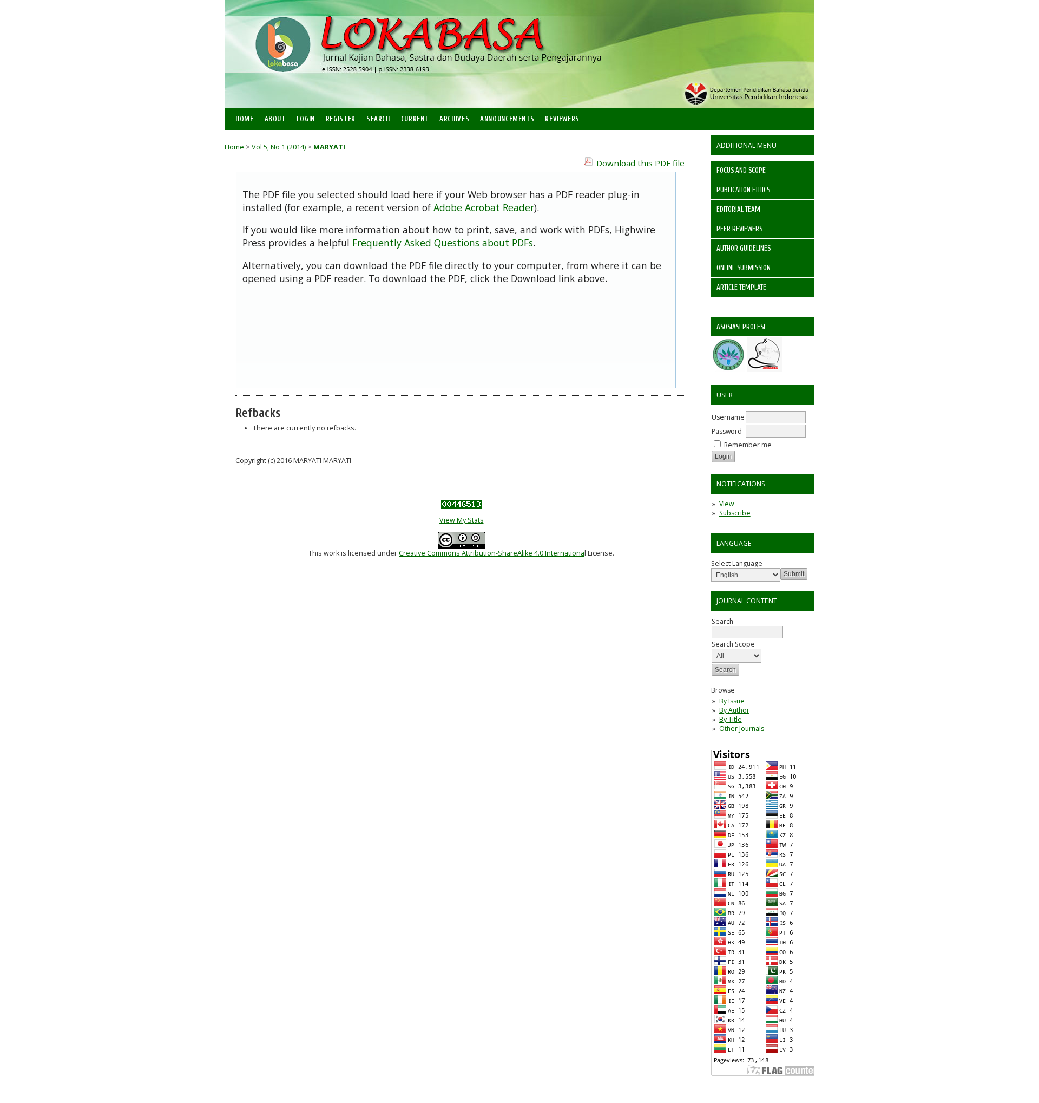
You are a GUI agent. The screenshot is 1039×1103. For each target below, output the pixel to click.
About (275, 119)
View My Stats (461, 520)
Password (727, 431)
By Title (730, 719)
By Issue (732, 701)
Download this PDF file (640, 163)
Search (378, 119)
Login (306, 119)
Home (244, 119)
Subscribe (735, 513)
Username (728, 417)
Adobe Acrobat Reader (483, 207)
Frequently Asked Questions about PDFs (442, 242)
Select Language (736, 563)
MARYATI (329, 147)
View (726, 503)
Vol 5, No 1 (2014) (279, 147)
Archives (454, 119)
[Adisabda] (764, 369)
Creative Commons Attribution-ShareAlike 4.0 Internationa (491, 553)
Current (415, 119)
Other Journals (741, 728)
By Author (734, 710)
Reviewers (562, 119)
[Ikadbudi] (728, 369)
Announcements (507, 119)
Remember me (748, 444)
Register (341, 119)
